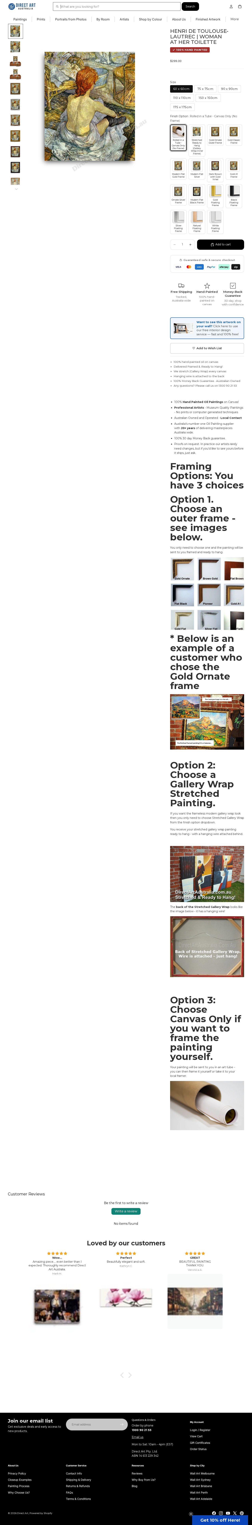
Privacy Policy (17, 1473)
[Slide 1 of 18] (15, 31)
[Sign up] (122, 1424)
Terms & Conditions (78, 1498)
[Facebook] (214, 1513)
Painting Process (18, 1486)
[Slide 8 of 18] (15, 136)
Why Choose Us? (19, 1492)
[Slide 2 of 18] (15, 47)
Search (190, 6)
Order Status (198, 1448)
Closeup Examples (20, 1479)
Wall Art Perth (199, 1492)
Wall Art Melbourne (202, 1473)
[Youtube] (228, 1513)
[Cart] (239, 6)
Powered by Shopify (41, 1513)
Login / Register (200, 1429)
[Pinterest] (241, 1513)
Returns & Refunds (78, 1486)
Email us (137, 1437)
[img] (57, 1253)
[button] (220, 1520)
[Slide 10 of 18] (15, 167)
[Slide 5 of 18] (15, 89)
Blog (134, 1486)
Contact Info (74, 1473)
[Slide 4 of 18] (15, 74)
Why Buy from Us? (144, 1479)
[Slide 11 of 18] (15, 183)
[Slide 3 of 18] (15, 61)
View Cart (196, 1436)
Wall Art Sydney (200, 1479)
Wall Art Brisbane (201, 1486)
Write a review (126, 1211)
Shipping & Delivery (78, 1479)
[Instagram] (221, 1513)
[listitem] (235, 19)
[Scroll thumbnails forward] (16, 189)
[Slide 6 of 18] (15, 105)
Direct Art (22, 1513)
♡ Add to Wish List (207, 348)
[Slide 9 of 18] (15, 152)
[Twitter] (235, 1513)
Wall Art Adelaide (201, 1498)
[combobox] (116, 6)
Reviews (137, 1473)
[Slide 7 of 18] (15, 120)
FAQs (69, 1492)
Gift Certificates (200, 1442)
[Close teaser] (191, 1514)
